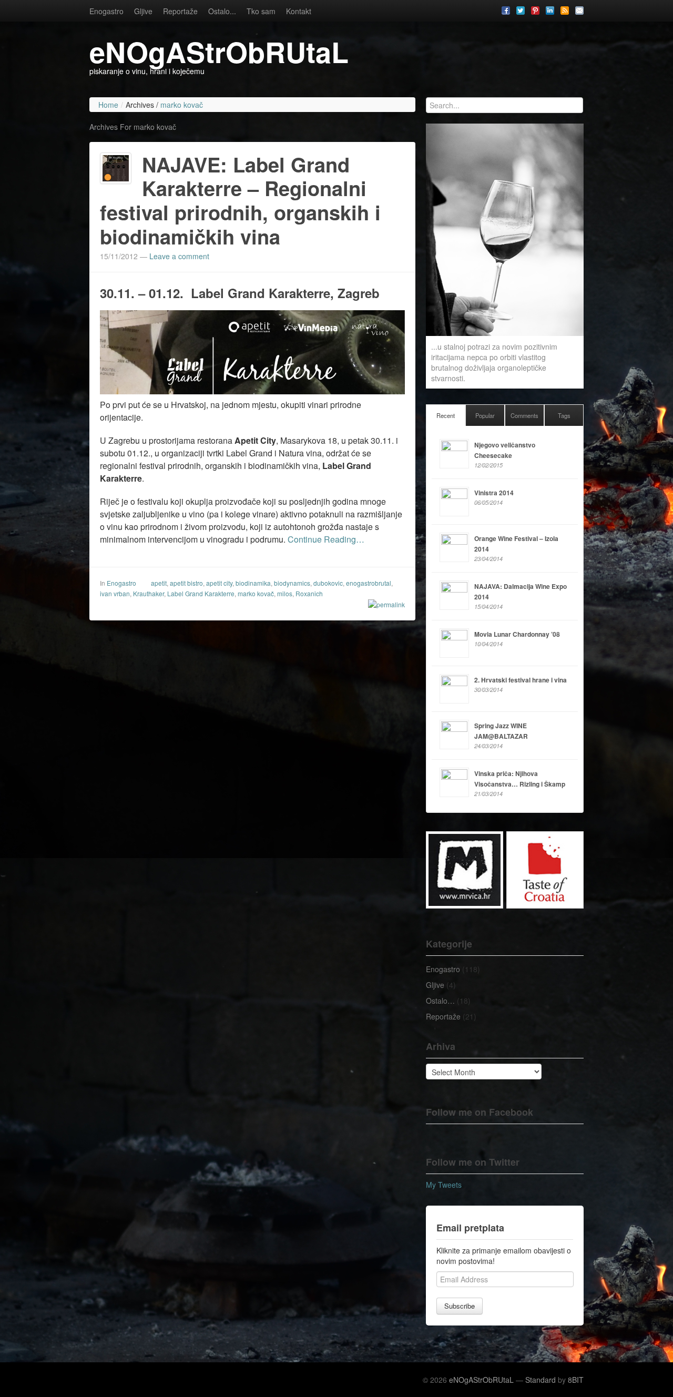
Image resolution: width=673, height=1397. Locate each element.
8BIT (576, 1379)
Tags (564, 415)
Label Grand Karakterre (200, 593)
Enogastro (106, 11)
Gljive (143, 11)
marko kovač (256, 593)
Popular (485, 415)
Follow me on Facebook (479, 1112)
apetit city (219, 582)
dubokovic (328, 582)
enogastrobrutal (368, 582)
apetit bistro (186, 582)
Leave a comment (179, 256)
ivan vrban (115, 593)
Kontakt (298, 11)
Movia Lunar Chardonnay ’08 (517, 634)
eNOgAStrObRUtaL (219, 51)
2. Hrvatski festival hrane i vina (520, 680)
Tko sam (261, 11)
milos (284, 593)
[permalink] (383, 604)
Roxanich (309, 593)
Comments (524, 415)
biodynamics (292, 582)
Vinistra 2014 (494, 492)
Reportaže (180, 11)
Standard (540, 1379)
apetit (159, 582)
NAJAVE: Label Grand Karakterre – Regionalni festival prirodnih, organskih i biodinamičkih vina (240, 200)
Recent (445, 415)
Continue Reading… (326, 539)
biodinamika (253, 582)
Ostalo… (440, 1000)
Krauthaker (148, 593)
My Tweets (444, 1184)
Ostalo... (222, 11)
